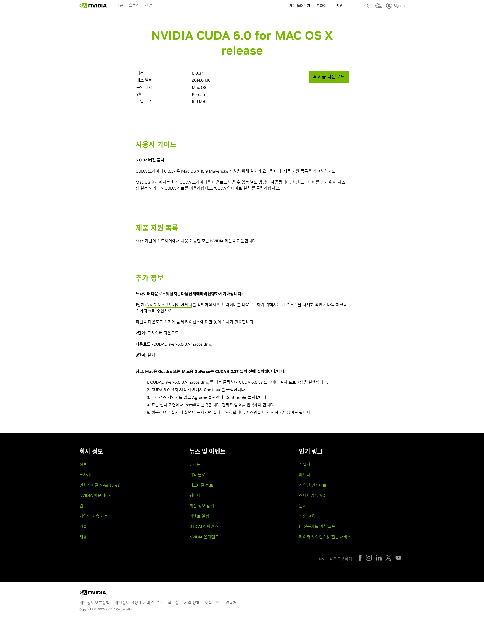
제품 (120, 5)
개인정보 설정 (126, 602)
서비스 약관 (153, 602)
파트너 (304, 474)
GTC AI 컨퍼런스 (203, 526)
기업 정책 (192, 602)
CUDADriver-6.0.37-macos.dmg (183, 344)
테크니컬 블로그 (203, 485)
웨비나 (195, 495)
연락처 (231, 602)
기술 (83, 526)
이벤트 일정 (199, 516)
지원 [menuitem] (339, 5)
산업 (149, 5)
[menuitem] (119, 5)
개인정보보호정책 (94, 602)
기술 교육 (307, 516)
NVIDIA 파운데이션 (96, 495)
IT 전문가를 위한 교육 (317, 526)
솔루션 (134, 5)
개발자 (304, 464)
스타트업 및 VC (312, 495)
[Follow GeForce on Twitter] (388, 558)
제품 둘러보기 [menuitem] (299, 5)
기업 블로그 (199, 474)
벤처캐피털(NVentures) (100, 485)
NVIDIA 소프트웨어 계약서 (169, 304)
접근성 (173, 602)
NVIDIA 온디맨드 (204, 536)
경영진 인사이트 (312, 485)
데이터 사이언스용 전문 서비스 (325, 536)
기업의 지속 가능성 (95, 516)
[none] (367, 3)
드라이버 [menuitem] (323, 5)
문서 (303, 505)
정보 (83, 464)
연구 (83, 505)
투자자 (85, 474)
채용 (83, 536)
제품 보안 (213, 602)
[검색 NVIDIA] (367, 4)
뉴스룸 (195, 464)
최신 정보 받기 (201, 505)
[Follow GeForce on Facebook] (360, 558)
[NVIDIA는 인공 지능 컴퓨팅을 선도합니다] (93, 5)
